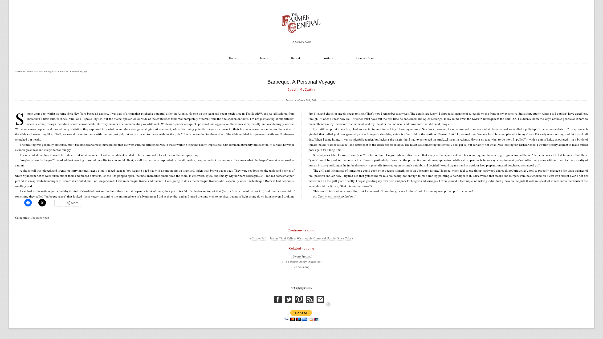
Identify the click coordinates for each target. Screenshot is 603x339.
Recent (295, 58)
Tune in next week (329, 196)
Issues (264, 58)
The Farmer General (24, 71)
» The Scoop (301, 267)
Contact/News (365, 58)
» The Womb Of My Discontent (302, 261)
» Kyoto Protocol (301, 256)
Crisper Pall (259, 238)
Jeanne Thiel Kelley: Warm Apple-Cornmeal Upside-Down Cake (310, 238)
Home (232, 58)
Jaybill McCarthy (301, 89)
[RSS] (328, 304)
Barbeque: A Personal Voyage (73, 71)
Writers (328, 58)
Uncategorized (39, 217)
